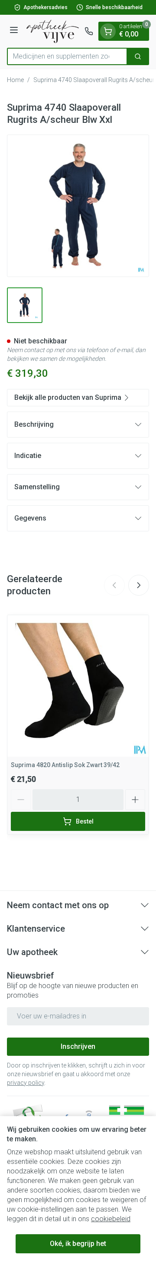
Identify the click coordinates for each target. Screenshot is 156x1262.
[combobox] (67, 56)
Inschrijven (78, 1046)
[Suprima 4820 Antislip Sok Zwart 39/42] (78, 686)
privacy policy (25, 1082)
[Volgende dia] (138, 585)
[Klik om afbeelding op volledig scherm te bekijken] (78, 206)
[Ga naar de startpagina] (52, 31)
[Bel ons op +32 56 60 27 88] (88, 31)
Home (15, 79)
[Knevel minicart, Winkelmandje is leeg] (108, 31)
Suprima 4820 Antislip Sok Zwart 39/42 (65, 764)
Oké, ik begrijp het (78, 1243)
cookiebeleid (110, 1219)
